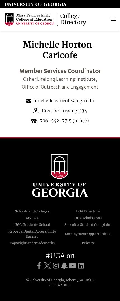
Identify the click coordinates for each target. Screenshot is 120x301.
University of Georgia (60, 175)
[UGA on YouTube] (72, 265)
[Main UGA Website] (35, 3)
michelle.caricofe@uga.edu (64, 100)
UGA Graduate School (32, 224)
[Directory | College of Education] (46, 19)
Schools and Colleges (32, 211)
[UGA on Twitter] (47, 265)
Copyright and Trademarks (32, 243)
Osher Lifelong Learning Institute (59, 79)
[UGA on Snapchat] (64, 265)
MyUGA (32, 218)
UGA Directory (88, 211)
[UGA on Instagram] (56, 265)
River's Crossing (59, 110)
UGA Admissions (88, 218)
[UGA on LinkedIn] (81, 265)
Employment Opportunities (88, 234)
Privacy (88, 243)
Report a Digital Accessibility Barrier (32, 233)
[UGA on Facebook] (39, 265)
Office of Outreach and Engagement (60, 87)
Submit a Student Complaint (88, 224)
